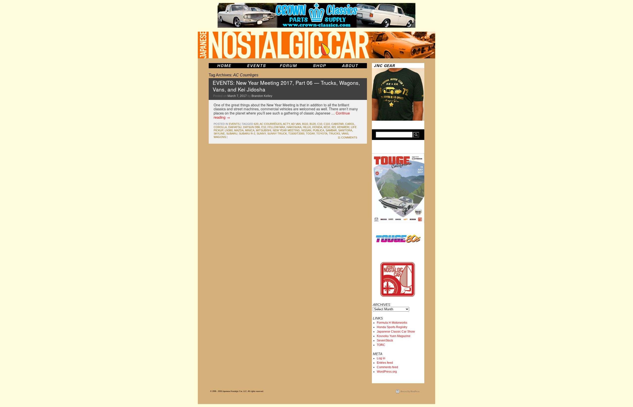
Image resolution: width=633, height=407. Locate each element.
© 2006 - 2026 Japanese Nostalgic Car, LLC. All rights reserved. (237, 391)
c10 (319, 123)
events (234, 123)
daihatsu (235, 127)
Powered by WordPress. (410, 391)
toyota (321, 133)
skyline (219, 133)
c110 (327, 123)
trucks (334, 133)
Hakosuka (294, 127)
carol (350, 123)
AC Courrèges (271, 123)
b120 (313, 123)
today (310, 133)
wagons (220, 137)
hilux (307, 127)
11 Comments (347, 137)
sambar (331, 130)
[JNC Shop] (319, 65)
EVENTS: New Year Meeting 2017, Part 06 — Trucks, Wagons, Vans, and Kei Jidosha (286, 86)
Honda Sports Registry (392, 327)
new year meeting (286, 130)
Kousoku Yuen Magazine (393, 336)
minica (249, 130)
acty (286, 123)
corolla (220, 127)
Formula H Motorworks (392, 322)
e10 (263, 127)
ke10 (327, 127)
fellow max (276, 127)
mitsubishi (263, 130)
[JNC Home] (224, 65)
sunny (261, 133)
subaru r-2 (247, 133)
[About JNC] (350, 65)
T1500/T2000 (296, 133)
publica (318, 130)
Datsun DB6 (251, 127)
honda (317, 127)
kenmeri (343, 127)
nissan (306, 130)
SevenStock (385, 340)
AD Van (296, 123)
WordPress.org (387, 371)
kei (334, 127)
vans (344, 133)
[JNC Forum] (289, 65)
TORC (381, 345)
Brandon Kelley (261, 96)
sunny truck (277, 133)
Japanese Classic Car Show (396, 331)
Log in (381, 358)
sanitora (345, 130)
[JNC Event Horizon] (256, 65)
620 (256, 123)
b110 (305, 123)
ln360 (229, 130)
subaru (231, 133)
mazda (239, 130)
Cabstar (337, 123)
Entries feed (385, 362)
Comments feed (387, 367)
